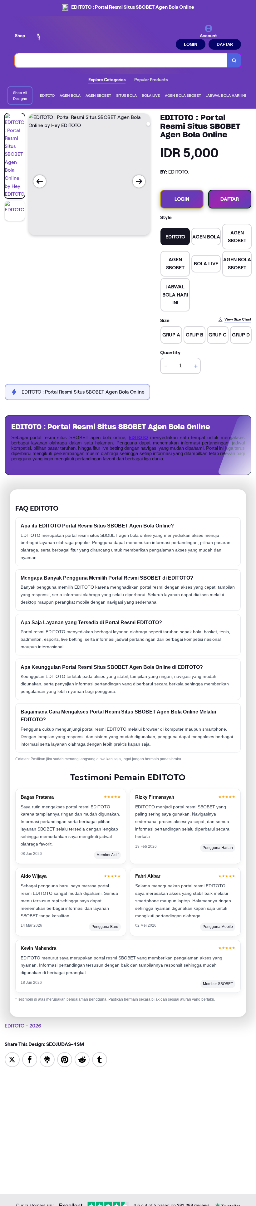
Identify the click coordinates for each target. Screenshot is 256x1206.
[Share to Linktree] (47, 1059)
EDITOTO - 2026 (23, 1025)
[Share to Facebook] (29, 1059)
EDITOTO (138, 437)
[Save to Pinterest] (64, 1059)
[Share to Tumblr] (99, 1059)
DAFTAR (225, 44)
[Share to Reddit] (82, 1059)
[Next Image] (139, 181)
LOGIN (190, 44)
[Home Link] (57, 37)
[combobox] (121, 60)
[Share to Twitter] (12, 1059)
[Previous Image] (39, 181)
